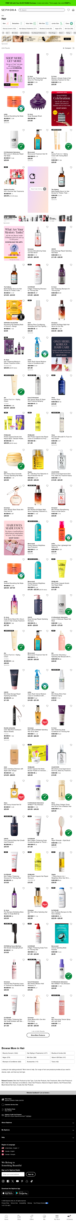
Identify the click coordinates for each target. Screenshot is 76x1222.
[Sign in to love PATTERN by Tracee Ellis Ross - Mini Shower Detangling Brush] (23, 924)
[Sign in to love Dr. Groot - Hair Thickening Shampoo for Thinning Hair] (71, 265)
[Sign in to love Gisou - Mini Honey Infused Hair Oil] (23, 781)
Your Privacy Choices (39, 1203)
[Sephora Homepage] (9, 10)
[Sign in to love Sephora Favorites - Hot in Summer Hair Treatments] (23, 167)
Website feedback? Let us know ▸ (38, 1093)
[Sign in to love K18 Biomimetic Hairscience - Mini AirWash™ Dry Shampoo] (71, 960)
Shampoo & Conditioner (20, 1083)
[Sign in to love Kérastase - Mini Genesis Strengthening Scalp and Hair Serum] (71, 486)
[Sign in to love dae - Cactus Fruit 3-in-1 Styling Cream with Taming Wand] (71, 130)
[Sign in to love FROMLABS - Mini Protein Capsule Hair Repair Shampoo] (47, 852)
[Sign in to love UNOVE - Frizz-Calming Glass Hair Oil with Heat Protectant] (23, 816)
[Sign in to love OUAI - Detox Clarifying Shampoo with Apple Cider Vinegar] (23, 745)
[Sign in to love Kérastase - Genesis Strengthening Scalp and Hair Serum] (47, 227)
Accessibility (22, 1203)
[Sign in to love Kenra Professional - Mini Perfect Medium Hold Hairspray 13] (47, 960)
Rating (68, 33)
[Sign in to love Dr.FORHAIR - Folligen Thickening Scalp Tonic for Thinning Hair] (47, 924)
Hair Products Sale (65, 1083)
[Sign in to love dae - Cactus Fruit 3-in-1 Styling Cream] (23, 375)
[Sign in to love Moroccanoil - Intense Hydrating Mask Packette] (71, 924)
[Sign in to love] (23, 92)
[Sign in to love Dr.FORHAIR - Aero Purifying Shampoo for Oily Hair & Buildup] (71, 888)
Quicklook (38, 73)
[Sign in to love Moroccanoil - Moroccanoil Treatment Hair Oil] (47, 631)
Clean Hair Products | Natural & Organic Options (43, 1083)
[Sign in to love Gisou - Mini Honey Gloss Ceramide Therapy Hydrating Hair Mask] (23, 450)
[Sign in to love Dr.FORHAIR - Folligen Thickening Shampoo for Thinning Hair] (47, 265)
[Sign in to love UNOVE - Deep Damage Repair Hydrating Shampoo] (47, 595)
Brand (61, 33)
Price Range (52, 33)
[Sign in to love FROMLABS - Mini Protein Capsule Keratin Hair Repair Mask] (71, 559)
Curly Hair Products (40, 1081)
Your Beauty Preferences (38, 33)
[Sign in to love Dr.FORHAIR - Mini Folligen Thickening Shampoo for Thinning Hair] (23, 852)
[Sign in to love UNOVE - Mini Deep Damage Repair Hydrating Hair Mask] (23, 670)
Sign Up (30, 1174)
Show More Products (38, 1035)
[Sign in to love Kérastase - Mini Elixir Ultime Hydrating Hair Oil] (47, 888)
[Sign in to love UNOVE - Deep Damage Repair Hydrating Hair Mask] (71, 227)
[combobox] (42, 10)
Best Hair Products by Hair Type (23, 1081)
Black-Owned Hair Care (9, 1085)
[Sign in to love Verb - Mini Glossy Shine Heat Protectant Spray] (71, 670)
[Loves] (68, 10)
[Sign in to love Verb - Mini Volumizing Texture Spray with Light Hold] (71, 995)
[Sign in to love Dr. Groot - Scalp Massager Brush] (47, 92)
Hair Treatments (52, 1081)
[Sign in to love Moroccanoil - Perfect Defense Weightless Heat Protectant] (47, 559)
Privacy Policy (5, 1203)
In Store (16, 33)
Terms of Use (14, 1203)
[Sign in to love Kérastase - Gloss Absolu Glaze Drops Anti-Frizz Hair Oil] (23, 486)
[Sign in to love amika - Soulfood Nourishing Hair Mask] (23, 559)
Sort (7, 33)
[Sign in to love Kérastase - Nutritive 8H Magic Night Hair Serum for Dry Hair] (71, 301)
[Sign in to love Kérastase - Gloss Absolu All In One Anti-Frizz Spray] (47, 995)
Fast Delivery (25, 33)
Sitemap (30, 1203)
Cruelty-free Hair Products (25, 1085)
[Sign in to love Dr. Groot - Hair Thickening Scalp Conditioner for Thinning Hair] (71, 706)
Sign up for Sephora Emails (11, 1170)
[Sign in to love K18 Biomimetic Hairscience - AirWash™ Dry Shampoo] (47, 781)
